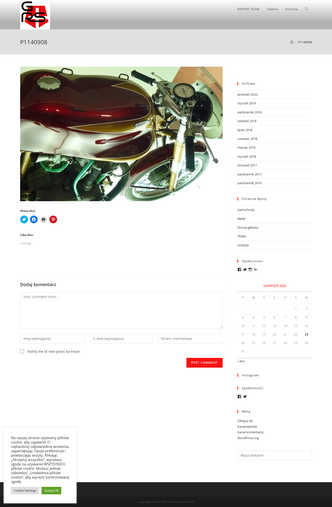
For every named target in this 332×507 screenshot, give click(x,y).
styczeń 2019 (246, 103)
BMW (241, 219)
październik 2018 (249, 112)
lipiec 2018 (244, 130)
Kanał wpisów (247, 426)
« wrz (241, 361)
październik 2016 (249, 183)
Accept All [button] (51, 490)
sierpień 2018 (246, 121)
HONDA (243, 245)
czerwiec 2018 (247, 138)
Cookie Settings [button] (25, 490)
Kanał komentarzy (250, 432)
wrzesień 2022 (247, 94)
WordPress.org (248, 438)
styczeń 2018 (246, 156)
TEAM (241, 236)
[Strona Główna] (291, 42)
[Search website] (306, 9)
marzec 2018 (246, 147)
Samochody (246, 210)
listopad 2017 (247, 165)
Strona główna (247, 227)
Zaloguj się (245, 420)
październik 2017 (249, 174)
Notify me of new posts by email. (54, 351)
